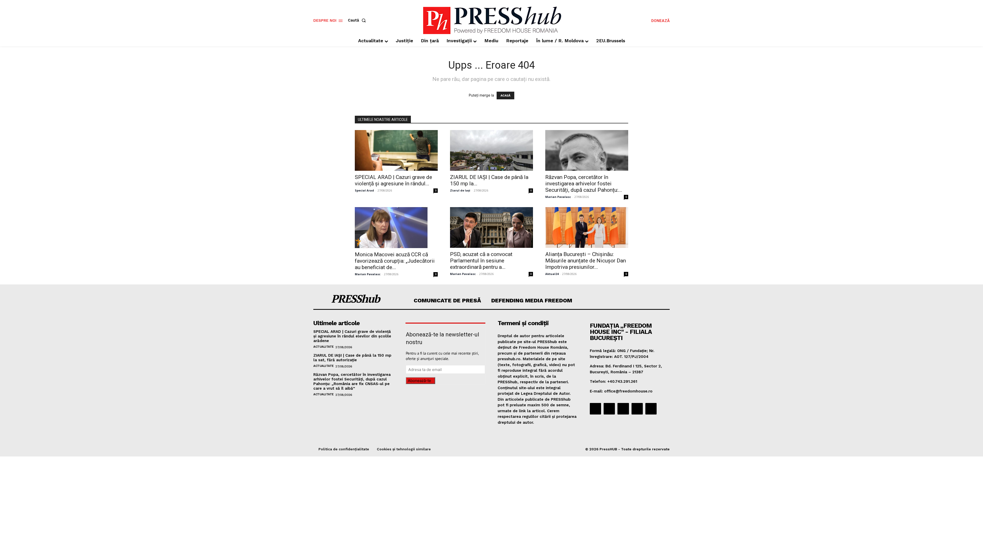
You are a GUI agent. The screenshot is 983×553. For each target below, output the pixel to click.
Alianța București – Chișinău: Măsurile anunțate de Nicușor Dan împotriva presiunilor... (585, 260)
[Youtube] (651, 408)
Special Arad (364, 190)
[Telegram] (623, 408)
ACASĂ (505, 95)
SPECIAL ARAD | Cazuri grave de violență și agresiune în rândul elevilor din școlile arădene (352, 336)
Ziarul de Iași (460, 190)
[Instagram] (609, 408)
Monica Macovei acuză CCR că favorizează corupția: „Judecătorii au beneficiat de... (395, 260)
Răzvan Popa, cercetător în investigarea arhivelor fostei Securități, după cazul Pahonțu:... (583, 183)
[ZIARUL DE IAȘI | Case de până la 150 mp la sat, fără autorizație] (491, 150)
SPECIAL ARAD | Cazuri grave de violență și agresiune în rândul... (393, 180)
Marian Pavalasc (558, 197)
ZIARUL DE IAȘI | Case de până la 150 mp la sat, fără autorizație (352, 357)
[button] (358, 20)
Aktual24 (552, 274)
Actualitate (323, 346)
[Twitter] (637, 408)
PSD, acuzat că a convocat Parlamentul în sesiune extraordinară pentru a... (481, 260)
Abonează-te (419, 380)
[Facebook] (595, 408)
